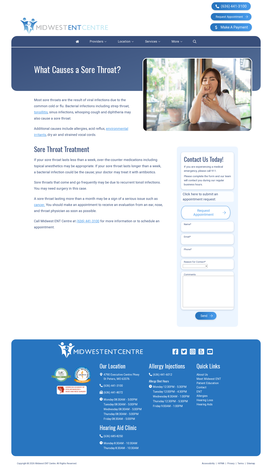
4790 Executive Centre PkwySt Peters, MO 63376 (121, 377)
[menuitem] (77, 41)
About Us (202, 374)
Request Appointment (229, 16)
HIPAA (221, 463)
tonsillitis (41, 112)
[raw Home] (64, 26)
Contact (201, 387)
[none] (98, 41)
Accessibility (208, 463)
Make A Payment (234, 27)
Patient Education (207, 383)
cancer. (39, 205)
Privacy (231, 463)
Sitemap (251, 463)
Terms (241, 463)
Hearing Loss (204, 400)
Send (203, 316)
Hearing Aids (204, 404)
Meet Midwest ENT (208, 379)
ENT (199, 391)
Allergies (202, 396)
